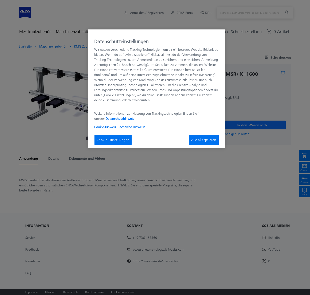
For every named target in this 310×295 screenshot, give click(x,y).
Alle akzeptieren (203, 140)
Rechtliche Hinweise (131, 127)
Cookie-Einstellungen (113, 140)
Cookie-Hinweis (105, 127)
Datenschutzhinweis (120, 118)
